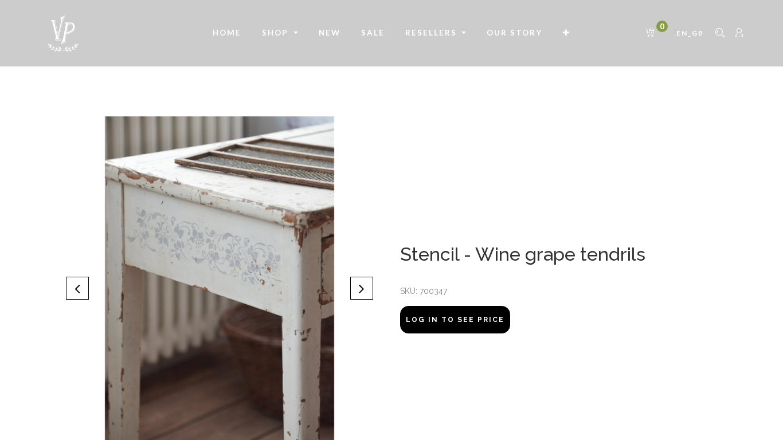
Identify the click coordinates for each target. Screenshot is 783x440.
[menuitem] (227, 33)
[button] (567, 33)
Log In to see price (455, 320)
